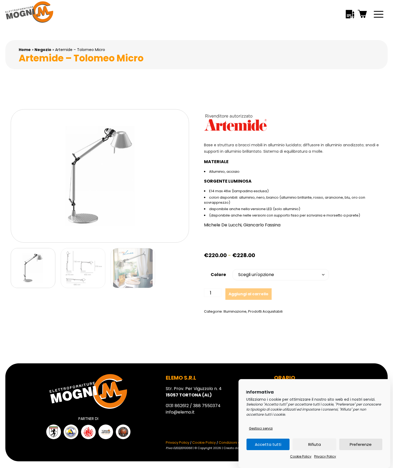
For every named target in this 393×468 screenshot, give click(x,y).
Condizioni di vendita (237, 442)
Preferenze (361, 444)
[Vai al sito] (53, 431)
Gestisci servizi (261, 428)
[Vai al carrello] (362, 15)
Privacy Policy (325, 456)
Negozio (42, 49)
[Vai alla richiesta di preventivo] (350, 15)
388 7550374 (207, 406)
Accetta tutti (268, 444)
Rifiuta (314, 444)
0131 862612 (177, 406)
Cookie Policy (300, 456)
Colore (218, 275)
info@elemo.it (180, 412)
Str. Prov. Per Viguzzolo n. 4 (194, 392)
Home (25, 49)
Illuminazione (235, 311)
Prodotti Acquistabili (265, 311)
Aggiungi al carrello (248, 294)
